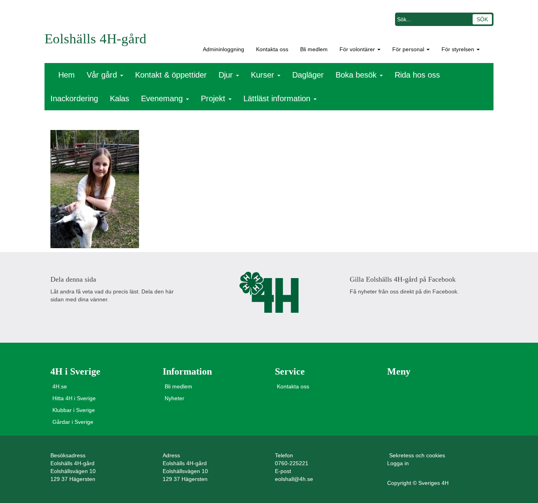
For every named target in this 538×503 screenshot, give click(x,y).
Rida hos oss (417, 75)
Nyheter (174, 398)
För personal (409, 49)
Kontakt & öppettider (171, 75)
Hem (66, 75)
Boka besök (357, 75)
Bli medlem (314, 49)
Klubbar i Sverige (73, 410)
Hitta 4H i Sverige (74, 398)
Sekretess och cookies (417, 455)
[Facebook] (56, 315)
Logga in (398, 463)
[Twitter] (75, 315)
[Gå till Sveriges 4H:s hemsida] (269, 292)
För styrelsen (459, 49)
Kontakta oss (272, 49)
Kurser (263, 75)
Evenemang (163, 98)
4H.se (59, 386)
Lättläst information (278, 98)
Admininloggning (222, 49)
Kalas (119, 98)
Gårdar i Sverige (72, 422)
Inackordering (74, 98)
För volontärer (358, 49)
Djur (227, 75)
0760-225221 (291, 463)
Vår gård (103, 75)
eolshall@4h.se (294, 479)
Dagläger (308, 75)
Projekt (214, 98)
